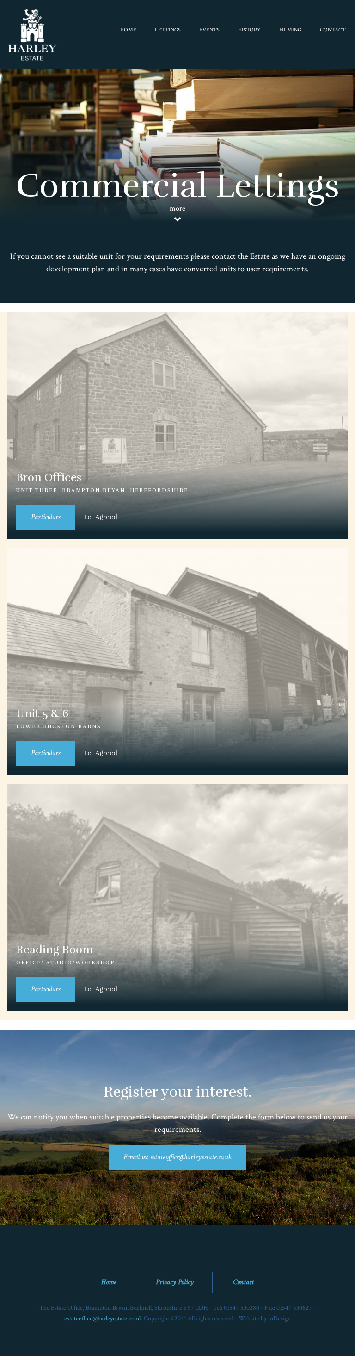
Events (209, 29)
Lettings (168, 29)
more (177, 208)
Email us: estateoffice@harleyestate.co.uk (177, 1157)
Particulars (45, 517)
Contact (333, 29)
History (249, 29)
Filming (290, 29)
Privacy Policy (175, 1282)
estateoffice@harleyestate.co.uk (103, 1318)
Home (128, 29)
